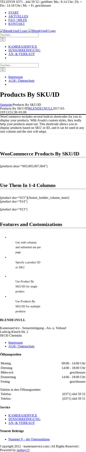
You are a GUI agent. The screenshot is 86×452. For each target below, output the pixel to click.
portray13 (23, 450)
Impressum (15, 342)
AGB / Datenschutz (21, 346)
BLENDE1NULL (40, 108)
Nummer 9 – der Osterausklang (29, 439)
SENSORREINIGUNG (24, 419)
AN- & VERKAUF (21, 423)
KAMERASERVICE (22, 415)
